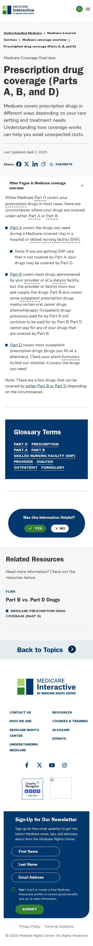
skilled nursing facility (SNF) (55, 239)
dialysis (59, 280)
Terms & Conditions (59, 926)
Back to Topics (40, 650)
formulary (71, 356)
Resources (62, 712)
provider (31, 280)
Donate (59, 739)
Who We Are (21, 721)
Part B (52, 215)
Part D (40, 197)
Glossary (61, 730)
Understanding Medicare (23, 33)
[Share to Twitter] (26, 164)
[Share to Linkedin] (35, 164)
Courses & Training (70, 721)
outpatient (30, 298)
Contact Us (20, 712)
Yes (38, 528)
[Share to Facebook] (18, 164)
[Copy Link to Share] (43, 164)
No (62, 528)
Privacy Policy (29, 926)
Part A (34, 215)
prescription (15, 203)
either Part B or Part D (46, 386)
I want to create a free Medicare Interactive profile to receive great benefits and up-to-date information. (48, 894)
